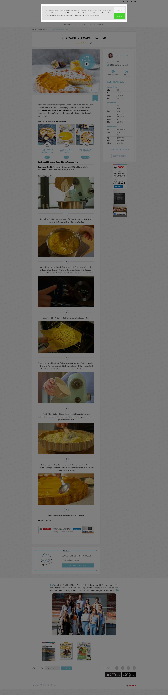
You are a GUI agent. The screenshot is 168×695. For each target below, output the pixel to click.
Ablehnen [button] (119, 10)
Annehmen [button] (119, 16)
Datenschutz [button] (98, 15)
